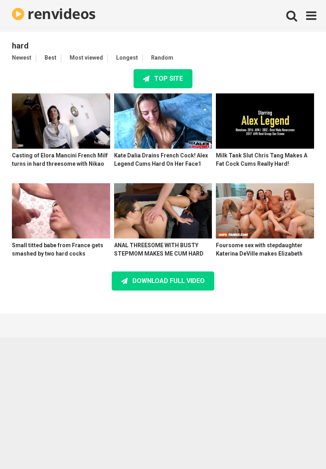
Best (50, 57)
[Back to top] (299, 445)
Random (162, 57)
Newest (21, 57)
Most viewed (86, 57)
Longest (127, 57)
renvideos (60, 13)
